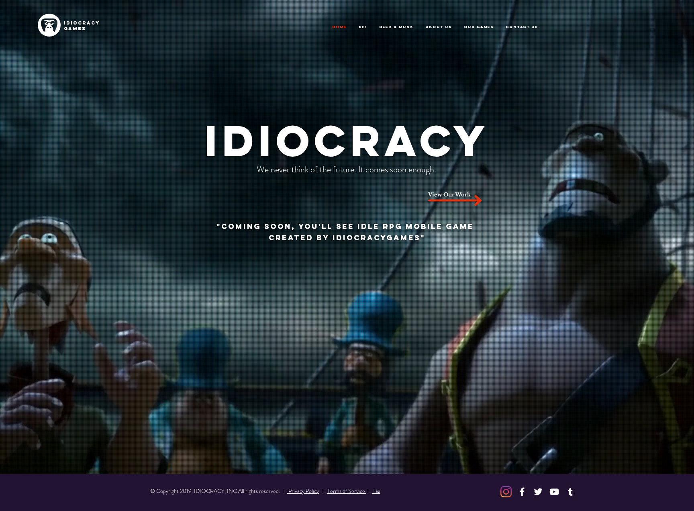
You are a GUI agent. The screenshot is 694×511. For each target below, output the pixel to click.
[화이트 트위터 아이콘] (538, 491)
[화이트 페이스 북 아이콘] (522, 491)
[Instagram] (506, 491)
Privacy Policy (303, 491)
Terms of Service (346, 491)
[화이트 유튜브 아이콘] (554, 491)
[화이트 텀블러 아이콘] (570, 491)
